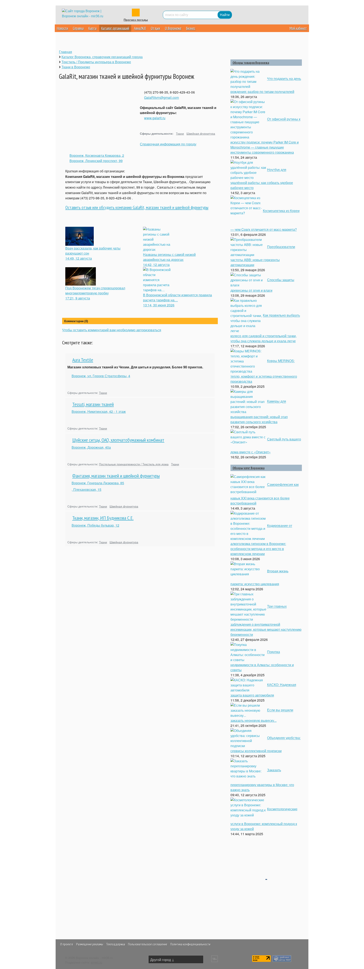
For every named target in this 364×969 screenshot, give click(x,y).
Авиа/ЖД (140, 28)
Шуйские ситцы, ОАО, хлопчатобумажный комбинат (118, 440)
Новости (62, 28)
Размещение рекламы (89, 944)
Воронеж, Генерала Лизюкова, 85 (98, 482)
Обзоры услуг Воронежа (249, 468)
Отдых (155, 28)
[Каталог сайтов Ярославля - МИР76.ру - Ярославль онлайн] (282, 958)
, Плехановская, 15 (86, 489)
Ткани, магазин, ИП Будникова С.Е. (103, 518)
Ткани (180, 133)
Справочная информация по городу (168, 144)
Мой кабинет (298, 28)
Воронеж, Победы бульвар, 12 (95, 525)
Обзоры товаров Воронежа (251, 62)
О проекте (66, 944)
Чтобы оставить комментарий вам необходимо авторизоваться (111, 329)
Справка (78, 28)
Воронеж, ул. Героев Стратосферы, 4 (101, 375)
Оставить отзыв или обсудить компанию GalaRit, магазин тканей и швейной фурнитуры (136, 207)
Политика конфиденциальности (190, 944)
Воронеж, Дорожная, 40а (91, 447)
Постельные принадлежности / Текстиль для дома (134, 464)
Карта (92, 28)
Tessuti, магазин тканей (93, 404)
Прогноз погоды (136, 19)
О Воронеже (173, 28)
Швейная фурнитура (200, 133)
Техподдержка (115, 944)
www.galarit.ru (154, 117)
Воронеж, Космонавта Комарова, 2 (97, 155)
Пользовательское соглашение (147, 944)
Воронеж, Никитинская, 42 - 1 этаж (99, 411)
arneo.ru (96, 962)
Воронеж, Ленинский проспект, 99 (96, 160)
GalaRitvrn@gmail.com (161, 97)
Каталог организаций (115, 28)
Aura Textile (82, 360)
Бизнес (190, 28)
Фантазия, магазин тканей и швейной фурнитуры (116, 475)
